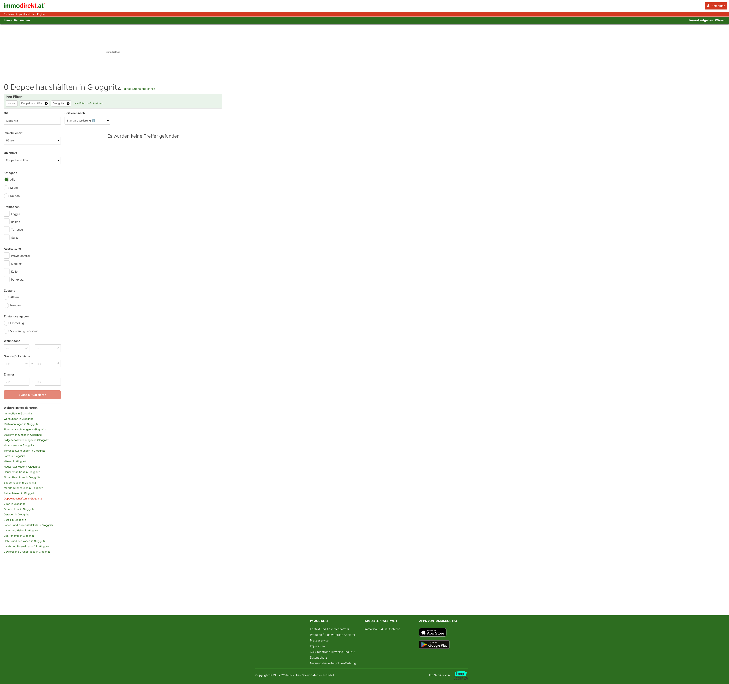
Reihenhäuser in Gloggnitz (20, 493)
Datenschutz (318, 657)
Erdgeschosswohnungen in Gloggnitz (26, 440)
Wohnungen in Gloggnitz (18, 418)
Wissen (720, 20)
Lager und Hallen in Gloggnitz (21, 530)
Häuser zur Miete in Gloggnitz (22, 466)
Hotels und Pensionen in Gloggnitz (24, 541)
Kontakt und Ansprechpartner (329, 629)
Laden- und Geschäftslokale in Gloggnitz (28, 525)
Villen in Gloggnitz (14, 503)
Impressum (317, 646)
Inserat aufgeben (701, 20)
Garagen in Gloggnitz (16, 514)
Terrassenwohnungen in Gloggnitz (24, 450)
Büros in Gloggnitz (15, 519)
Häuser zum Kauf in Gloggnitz (22, 471)
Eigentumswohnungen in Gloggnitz (25, 429)
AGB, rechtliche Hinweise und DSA (332, 652)
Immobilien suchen (17, 20)
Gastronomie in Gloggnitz (19, 535)
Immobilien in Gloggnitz (18, 413)
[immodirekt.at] (25, 7)
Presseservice (319, 640)
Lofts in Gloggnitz (14, 456)
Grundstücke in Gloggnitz (19, 509)
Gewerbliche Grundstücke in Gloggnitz (27, 551)
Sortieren (75, 113)
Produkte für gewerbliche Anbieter (332, 635)
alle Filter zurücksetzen (88, 103)
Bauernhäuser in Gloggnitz (20, 482)
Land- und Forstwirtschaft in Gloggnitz (27, 546)
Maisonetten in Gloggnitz (19, 445)
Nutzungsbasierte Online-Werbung (333, 663)
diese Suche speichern (139, 89)
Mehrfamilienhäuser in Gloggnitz (23, 487)
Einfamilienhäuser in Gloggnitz (22, 477)
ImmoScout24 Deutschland (382, 629)
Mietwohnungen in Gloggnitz (21, 424)
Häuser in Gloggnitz (16, 461)
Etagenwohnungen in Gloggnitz (23, 434)
